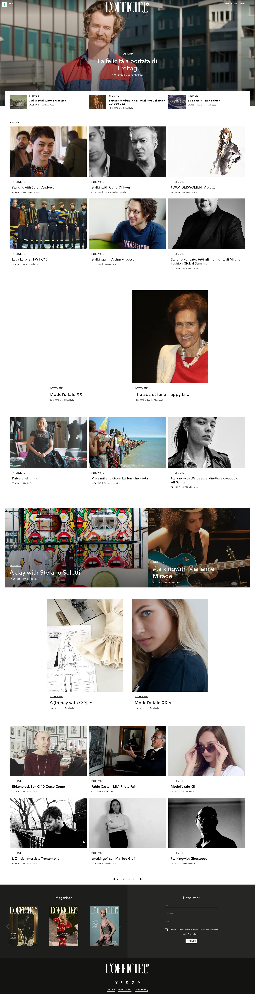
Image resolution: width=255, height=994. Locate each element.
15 (132, 879)
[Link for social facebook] (121, 983)
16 (137, 879)
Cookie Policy (141, 989)
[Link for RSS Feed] (138, 983)
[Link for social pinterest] (133, 983)
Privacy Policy (193, 934)
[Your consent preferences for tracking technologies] (4, 4)
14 (128, 879)
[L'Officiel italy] (127, 8)
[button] (119, 926)
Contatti (111, 989)
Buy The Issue (232, 4)
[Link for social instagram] (127, 983)
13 (124, 879)
